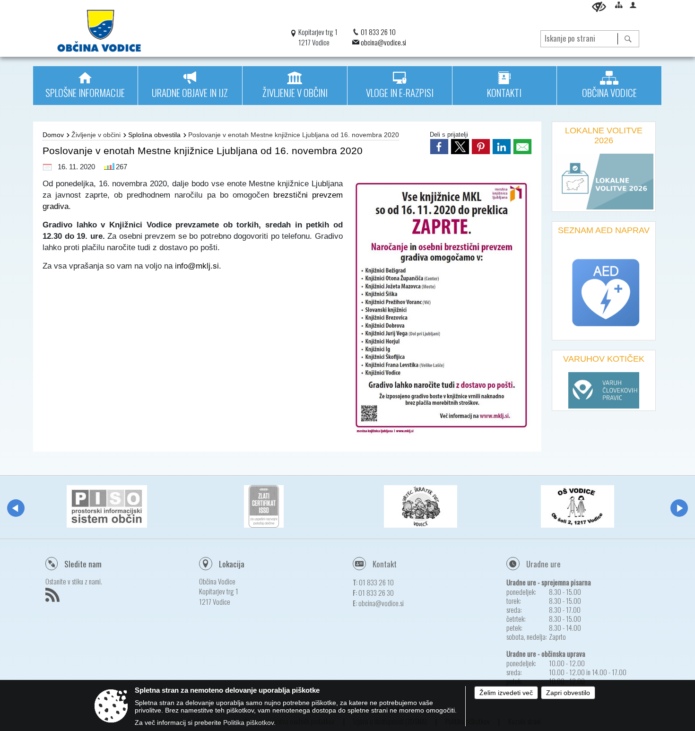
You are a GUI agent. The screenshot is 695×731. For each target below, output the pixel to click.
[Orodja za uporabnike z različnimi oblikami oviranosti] (599, 6)
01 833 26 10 (378, 31)
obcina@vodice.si (383, 42)
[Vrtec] (420, 506)
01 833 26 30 (376, 592)
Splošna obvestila (154, 135)
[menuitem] (85, 85)
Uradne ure (543, 564)
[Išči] (628, 38)
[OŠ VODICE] (577, 506)
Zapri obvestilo (568, 692)
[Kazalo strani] (619, 5)
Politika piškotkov (248, 722)
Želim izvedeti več (506, 692)
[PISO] (107, 506)
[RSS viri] (53, 597)
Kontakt (385, 564)
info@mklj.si (197, 265)
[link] (439, 146)
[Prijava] (633, 5)
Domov (53, 135)
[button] (16, 508)
